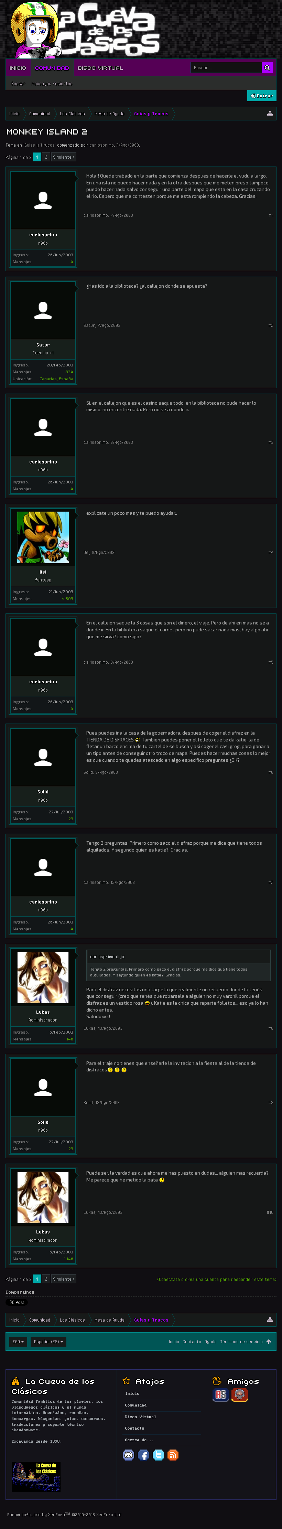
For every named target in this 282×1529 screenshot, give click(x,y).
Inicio (18, 67)
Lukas (43, 1012)
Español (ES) (46, 1341)
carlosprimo (101, 145)
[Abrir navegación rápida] (270, 113)
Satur (43, 345)
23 (70, 818)
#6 (270, 772)
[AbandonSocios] (221, 1401)
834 (69, 371)
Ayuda (211, 1341)
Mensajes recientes (52, 83)
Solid (42, 791)
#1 (271, 215)
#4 (270, 552)
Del (43, 572)
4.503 (67, 598)
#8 (270, 1028)
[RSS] (173, 1460)
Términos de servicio (241, 1341)
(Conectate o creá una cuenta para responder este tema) (216, 1279)
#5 (270, 662)
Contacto (192, 1341)
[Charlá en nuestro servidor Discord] (128, 1460)
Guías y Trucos (39, 145)
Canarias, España (56, 378)
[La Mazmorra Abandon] (239, 1401)
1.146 (68, 1038)
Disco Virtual (100, 67)
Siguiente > (64, 157)
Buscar (18, 83)
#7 (270, 882)
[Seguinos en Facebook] (143, 1460)
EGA (16, 1341)
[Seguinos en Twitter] (158, 1460)
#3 (270, 442)
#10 (270, 1212)
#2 (270, 325)
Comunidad (52, 67)
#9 (270, 1102)
